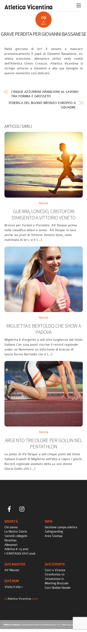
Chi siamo (11, 527)
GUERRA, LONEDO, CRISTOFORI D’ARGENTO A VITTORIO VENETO (43, 214)
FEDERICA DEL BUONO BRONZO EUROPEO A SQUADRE (42, 105)
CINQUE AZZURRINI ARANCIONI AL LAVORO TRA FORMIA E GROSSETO (45, 94)
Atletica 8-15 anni (16, 549)
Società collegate (15, 536)
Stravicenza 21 (54, 579)
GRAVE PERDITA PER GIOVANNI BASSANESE (43, 34)
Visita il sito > (13, 587)
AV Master (11, 570)
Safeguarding (54, 531)
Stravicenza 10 (54, 574)
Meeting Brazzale (56, 583)
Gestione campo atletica (61, 527)
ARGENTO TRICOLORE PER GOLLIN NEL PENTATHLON (43, 443)
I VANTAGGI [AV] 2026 (19, 554)
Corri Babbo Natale (57, 588)
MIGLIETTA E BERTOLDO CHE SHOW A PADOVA (43, 329)
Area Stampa (54, 536)
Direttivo (10, 540)
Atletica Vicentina (19, 599)
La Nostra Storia (15, 531)
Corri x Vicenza (55, 570)
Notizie (43, 203)
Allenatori (10, 545)
